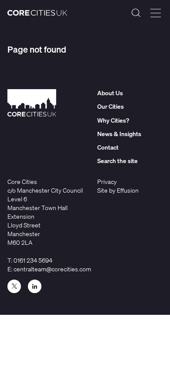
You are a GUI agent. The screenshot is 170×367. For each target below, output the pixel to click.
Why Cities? (113, 120)
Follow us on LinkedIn (34, 286)
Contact (108, 147)
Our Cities (110, 106)
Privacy (107, 181)
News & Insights (119, 134)
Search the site (136, 13)
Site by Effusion (118, 190)
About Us (110, 93)
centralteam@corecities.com (52, 269)
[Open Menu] (156, 13)
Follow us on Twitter (14, 286)
